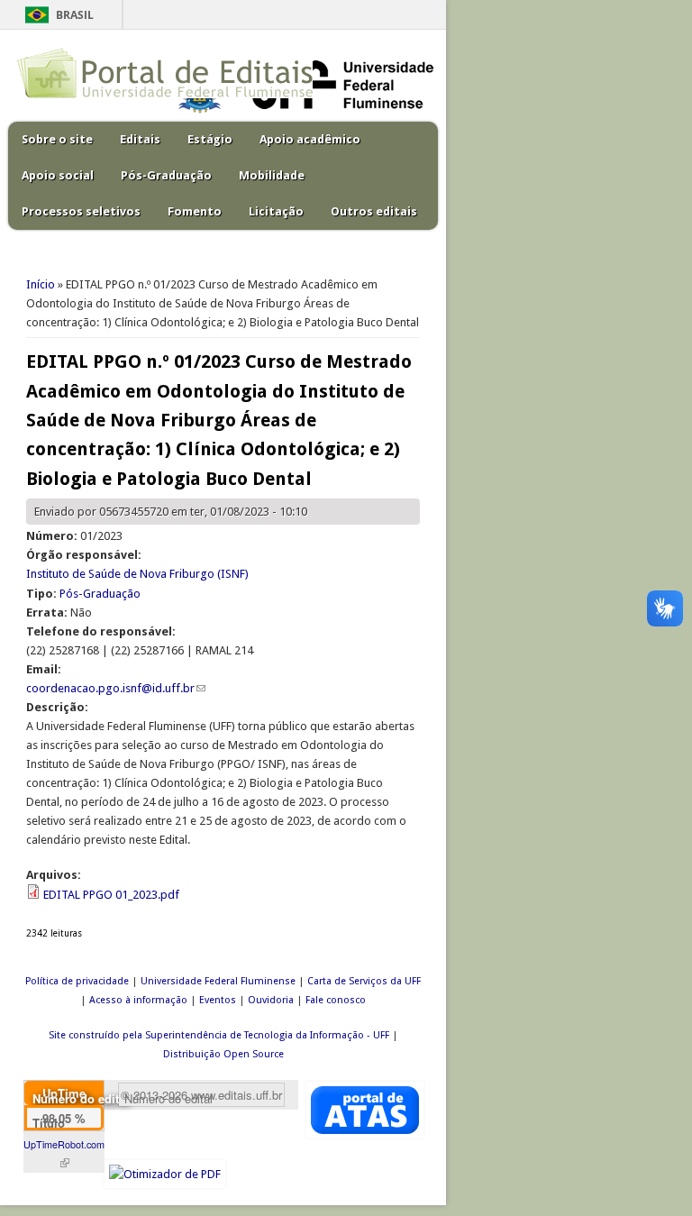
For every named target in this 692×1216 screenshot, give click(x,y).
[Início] (165, 94)
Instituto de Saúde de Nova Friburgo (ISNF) (137, 574)
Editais (140, 139)
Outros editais (374, 211)
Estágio (209, 139)
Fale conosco (335, 1000)
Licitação (276, 211)
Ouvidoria (271, 1000)
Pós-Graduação (166, 175)
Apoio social (58, 175)
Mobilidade (272, 175)
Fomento (195, 211)
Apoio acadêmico (310, 139)
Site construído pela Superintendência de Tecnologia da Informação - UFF (219, 1035)
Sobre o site (57, 139)
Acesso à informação (138, 1000)
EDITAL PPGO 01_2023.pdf (111, 894)
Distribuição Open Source (223, 1054)
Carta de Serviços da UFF (364, 981)
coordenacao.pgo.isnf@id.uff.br (115, 688)
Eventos (217, 1000)
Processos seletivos (81, 211)
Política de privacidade (77, 981)
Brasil (75, 15)
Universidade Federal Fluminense (218, 981)
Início (40, 284)
